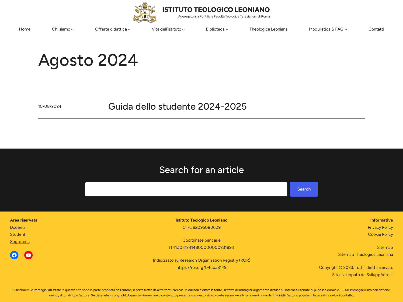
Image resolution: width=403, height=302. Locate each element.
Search (304, 189)
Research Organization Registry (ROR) (215, 260)
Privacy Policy (380, 227)
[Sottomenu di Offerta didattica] (129, 29)
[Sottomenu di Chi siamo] (72, 29)
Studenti (18, 234)
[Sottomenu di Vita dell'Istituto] (183, 29)
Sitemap (385, 247)
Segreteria (20, 241)
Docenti (17, 227)
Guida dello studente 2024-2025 (177, 106)
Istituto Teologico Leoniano (216, 9)
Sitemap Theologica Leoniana (365, 254)
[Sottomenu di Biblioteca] (227, 29)
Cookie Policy (380, 234)
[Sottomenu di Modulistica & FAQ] (346, 29)
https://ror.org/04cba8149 (201, 267)
